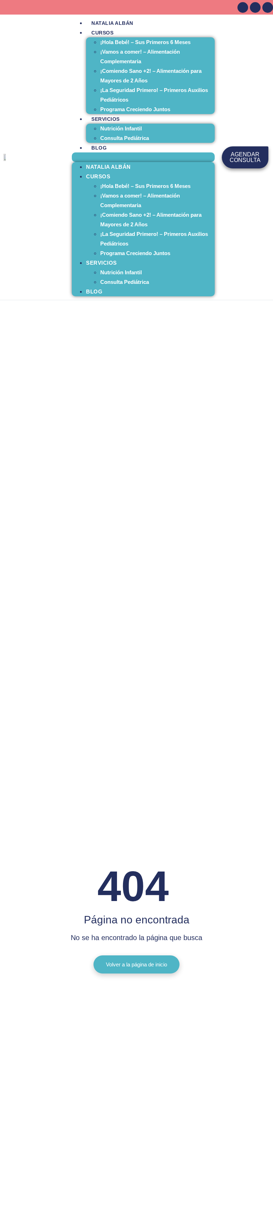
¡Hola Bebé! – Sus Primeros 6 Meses (145, 42)
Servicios (105, 119)
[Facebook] (242, 7)
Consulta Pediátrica (124, 138)
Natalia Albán (112, 23)
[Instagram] (255, 7)
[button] (143, 157)
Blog (99, 148)
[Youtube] (267, 7)
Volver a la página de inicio (136, 964)
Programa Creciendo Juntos (135, 109)
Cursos (102, 33)
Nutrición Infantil (121, 128)
